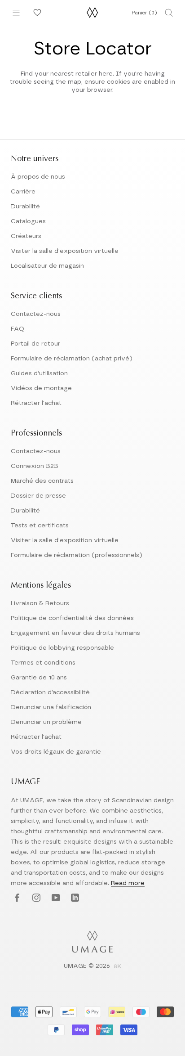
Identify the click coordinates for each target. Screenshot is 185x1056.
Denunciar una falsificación (51, 707)
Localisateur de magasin (47, 266)
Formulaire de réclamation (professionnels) (76, 555)
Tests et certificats (40, 525)
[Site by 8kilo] (117, 967)
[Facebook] (16, 898)
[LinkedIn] (74, 898)
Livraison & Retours (40, 603)
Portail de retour (35, 344)
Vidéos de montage (41, 388)
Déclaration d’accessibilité (50, 692)
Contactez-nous (36, 314)
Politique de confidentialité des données (72, 618)
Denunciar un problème (46, 722)
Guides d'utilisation (39, 373)
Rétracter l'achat (36, 403)
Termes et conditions (43, 663)
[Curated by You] (36, 12)
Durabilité (25, 206)
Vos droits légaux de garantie (56, 752)
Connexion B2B (34, 466)
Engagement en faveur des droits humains (75, 633)
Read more (128, 883)
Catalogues (28, 221)
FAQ (17, 329)
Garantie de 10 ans (39, 677)
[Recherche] (169, 12)
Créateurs (26, 236)
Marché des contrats (42, 481)
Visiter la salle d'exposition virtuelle (65, 251)
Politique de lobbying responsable (62, 648)
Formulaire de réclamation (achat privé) (71, 358)
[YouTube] (54, 898)
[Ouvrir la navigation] (16, 12)
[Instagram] (35, 898)
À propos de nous (38, 177)
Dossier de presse (38, 496)
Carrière (23, 192)
